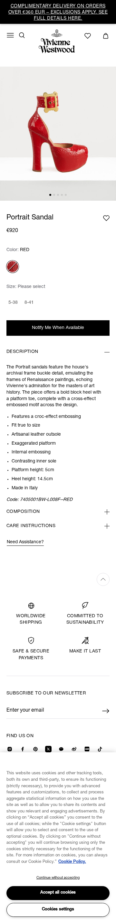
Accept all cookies (58, 893)
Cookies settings (58, 909)
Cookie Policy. (72, 862)
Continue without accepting (58, 878)
